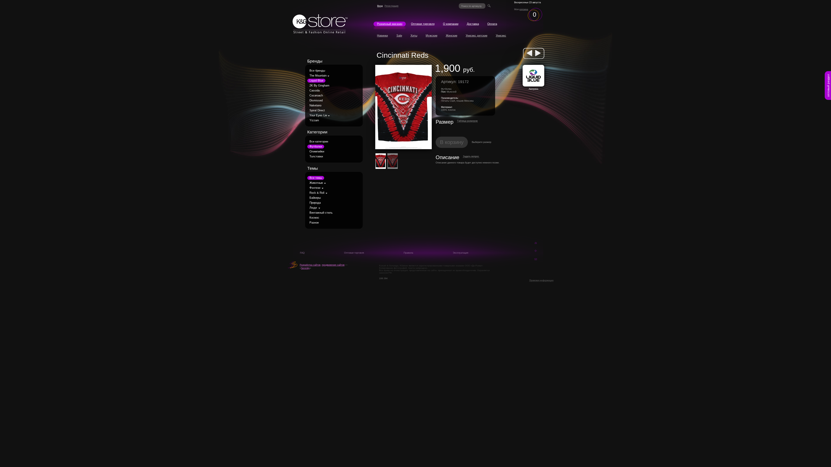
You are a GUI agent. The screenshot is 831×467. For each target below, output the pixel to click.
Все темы (315, 177)
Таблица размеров (467, 121)
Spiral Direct (317, 110)
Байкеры (315, 197)
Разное (314, 222)
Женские (451, 35)
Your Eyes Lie (318, 115)
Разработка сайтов (310, 265)
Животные (316, 182)
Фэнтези (314, 187)
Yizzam (314, 120)
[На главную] (320, 32)
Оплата (492, 24)
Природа (315, 202)
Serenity (305, 268)
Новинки (382, 35)
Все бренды (317, 70)
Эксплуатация (460, 252)
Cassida (314, 90)
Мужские (431, 35)
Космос (314, 217)
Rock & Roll (316, 192)
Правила (408, 252)
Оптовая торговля (423, 24)
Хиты (414, 35)
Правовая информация (541, 280)
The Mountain (318, 75)
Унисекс (501, 35)
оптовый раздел (828, 85)
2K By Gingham (319, 85)
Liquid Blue (316, 80)
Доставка (473, 24)
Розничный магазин (389, 24)
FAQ (302, 252)
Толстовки (316, 156)
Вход (380, 6)
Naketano (315, 105)
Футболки (315, 146)
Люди (313, 207)
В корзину (452, 142)
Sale (399, 35)
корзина (523, 9)
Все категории (318, 141)
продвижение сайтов (333, 265)
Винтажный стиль (321, 212)
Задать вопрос (471, 156)
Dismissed (316, 100)
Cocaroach (316, 95)
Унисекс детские (476, 35)
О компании (450, 24)
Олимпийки (316, 151)
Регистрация (391, 6)
